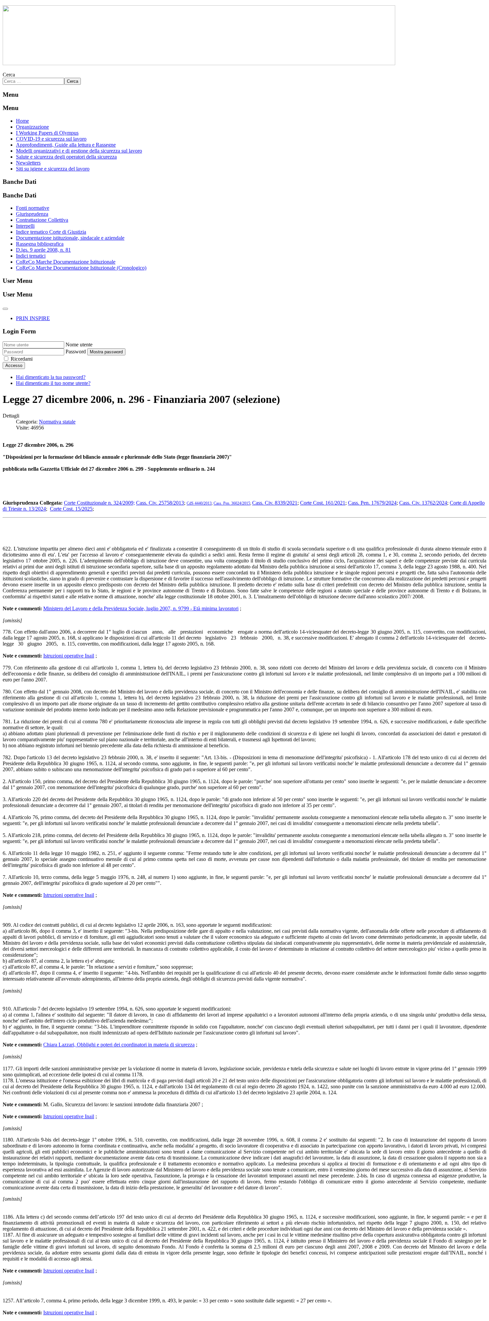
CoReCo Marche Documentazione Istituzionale (65, 262)
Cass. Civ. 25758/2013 (160, 503)
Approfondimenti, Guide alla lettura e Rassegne (66, 145)
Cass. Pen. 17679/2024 (372, 503)
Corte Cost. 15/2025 (71, 509)
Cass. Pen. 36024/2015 (232, 503)
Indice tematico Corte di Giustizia (51, 232)
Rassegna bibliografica (40, 244)
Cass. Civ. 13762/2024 (423, 503)
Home (22, 121)
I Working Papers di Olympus (47, 133)
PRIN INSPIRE (33, 318)
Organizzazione (32, 127)
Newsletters (28, 163)
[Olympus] (199, 63)
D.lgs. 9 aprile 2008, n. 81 (43, 250)
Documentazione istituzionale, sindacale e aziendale (70, 238)
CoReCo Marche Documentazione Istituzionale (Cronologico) (81, 268)
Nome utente (79, 344)
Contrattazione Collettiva (42, 220)
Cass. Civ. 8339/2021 (274, 503)
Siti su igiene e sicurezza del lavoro (52, 169)
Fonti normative (32, 208)
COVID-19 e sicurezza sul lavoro (51, 139)
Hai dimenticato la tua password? (50, 377)
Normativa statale (57, 421)
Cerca (9, 74)
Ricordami (22, 359)
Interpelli (25, 226)
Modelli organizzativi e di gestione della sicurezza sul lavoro (79, 151)
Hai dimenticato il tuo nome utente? (53, 383)
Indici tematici (31, 256)
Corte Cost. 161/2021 (322, 503)
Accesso (13, 365)
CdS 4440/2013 (199, 503)
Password (76, 351)
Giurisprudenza (32, 214)
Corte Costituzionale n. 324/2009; (99, 503)
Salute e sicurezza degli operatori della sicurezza (66, 157)
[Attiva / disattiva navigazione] (5, 309)
